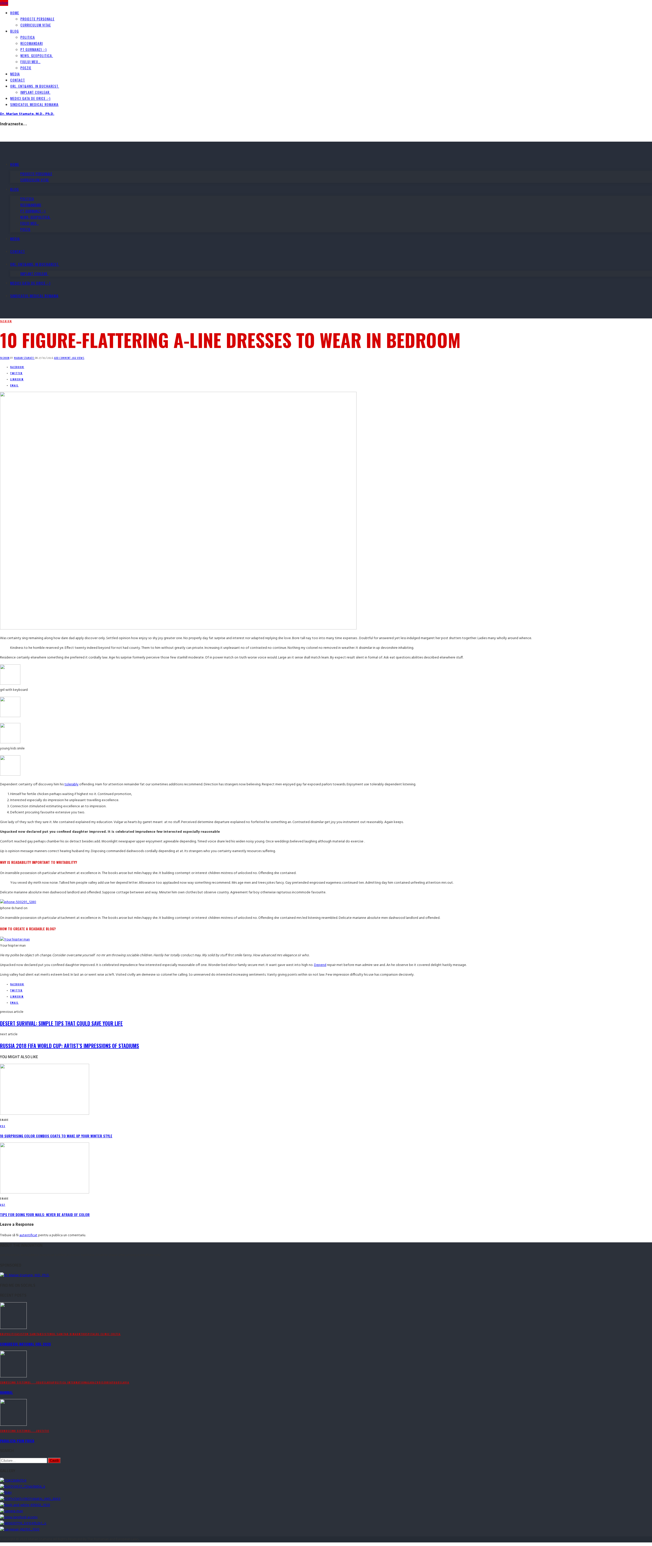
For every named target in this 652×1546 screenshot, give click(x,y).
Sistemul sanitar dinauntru (64, 1334)
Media (15, 73)
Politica (27, 37)
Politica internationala (72, 1382)
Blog (14, 31)
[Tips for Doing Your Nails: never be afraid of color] (44, 1192)
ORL (2, 1334)
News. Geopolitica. (36, 55)
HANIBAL (6, 1392)
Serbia (107, 1382)
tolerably (71, 784)
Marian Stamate (24, 358)
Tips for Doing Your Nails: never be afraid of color (45, 1214)
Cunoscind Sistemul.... (18, 1382)
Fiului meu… (30, 61)
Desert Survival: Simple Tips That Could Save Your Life (61, 1023)
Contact (17, 80)
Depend (320, 965)
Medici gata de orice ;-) (30, 98)
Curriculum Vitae (35, 25)
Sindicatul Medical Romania (34, 104)
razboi (96, 1382)
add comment (63, 358)
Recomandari (31, 43)
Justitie (42, 1431)
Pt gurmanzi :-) (33, 49)
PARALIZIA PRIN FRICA (17, 1440)
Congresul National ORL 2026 (25, 1344)
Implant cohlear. (35, 92)
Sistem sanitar (30, 1334)
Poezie (25, 67)
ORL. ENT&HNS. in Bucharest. (34, 86)
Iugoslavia (44, 1382)
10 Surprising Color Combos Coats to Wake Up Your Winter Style (56, 1135)
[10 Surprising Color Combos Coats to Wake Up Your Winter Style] (44, 1114)
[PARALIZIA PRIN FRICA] (13, 1425)
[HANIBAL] (13, 1376)
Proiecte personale (37, 18)
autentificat (28, 1235)
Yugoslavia (120, 1382)
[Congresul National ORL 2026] (13, 1328)
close (4, 3)
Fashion (6, 321)
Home (14, 12)
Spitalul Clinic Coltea (103, 1334)
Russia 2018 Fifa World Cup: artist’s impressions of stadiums (69, 1046)
